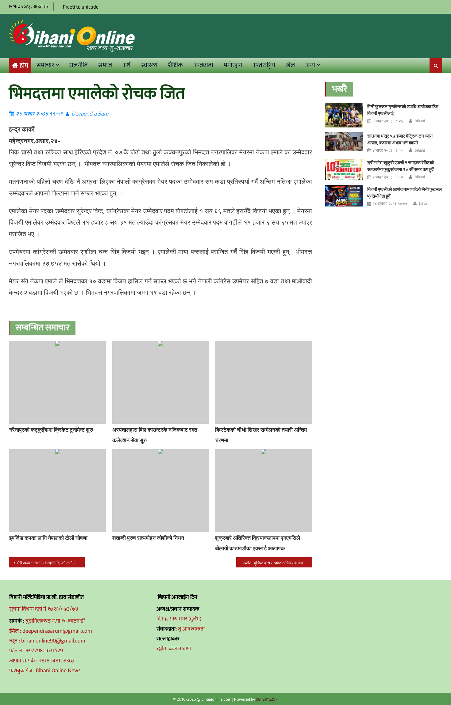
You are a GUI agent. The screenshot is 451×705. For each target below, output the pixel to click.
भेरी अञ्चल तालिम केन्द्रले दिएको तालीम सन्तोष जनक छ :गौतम (51, 562)
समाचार (45, 65)
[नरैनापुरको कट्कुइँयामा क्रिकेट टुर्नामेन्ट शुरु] (57, 382)
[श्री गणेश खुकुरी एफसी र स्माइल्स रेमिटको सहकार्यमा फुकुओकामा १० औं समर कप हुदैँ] (344, 169)
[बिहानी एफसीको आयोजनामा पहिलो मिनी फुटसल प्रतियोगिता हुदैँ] (344, 196)
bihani (420, 121)
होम (24, 65)
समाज (105, 65)
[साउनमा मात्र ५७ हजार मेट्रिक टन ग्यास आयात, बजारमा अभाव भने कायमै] (344, 141)
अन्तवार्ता (203, 65)
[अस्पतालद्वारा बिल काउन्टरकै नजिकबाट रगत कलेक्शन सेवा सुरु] (160, 382)
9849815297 (266, 699)
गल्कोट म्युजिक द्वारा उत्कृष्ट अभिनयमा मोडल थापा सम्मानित (276, 562)
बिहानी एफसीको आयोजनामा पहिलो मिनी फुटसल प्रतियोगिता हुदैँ (404, 192)
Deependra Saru (89, 113)
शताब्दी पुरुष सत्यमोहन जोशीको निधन (148, 538)
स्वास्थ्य (149, 65)
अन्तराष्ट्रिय (263, 65)
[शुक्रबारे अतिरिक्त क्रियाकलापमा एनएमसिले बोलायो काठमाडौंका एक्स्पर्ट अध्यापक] (263, 490)
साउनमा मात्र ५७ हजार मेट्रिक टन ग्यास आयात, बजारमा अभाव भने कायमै (400, 139)
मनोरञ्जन (233, 65)
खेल (290, 65)
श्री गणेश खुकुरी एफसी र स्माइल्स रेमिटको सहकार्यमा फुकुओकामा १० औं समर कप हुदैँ (400, 166)
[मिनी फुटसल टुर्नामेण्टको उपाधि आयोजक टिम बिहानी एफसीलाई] (344, 115)
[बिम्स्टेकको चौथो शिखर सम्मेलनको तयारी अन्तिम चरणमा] (263, 382)
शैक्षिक (175, 65)
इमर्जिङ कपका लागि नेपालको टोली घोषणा (48, 538)
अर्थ (126, 65)
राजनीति (78, 65)
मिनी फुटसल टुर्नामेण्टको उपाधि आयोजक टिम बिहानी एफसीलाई (402, 110)
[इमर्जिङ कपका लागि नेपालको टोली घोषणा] (57, 490)
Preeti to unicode (80, 6)
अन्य (310, 65)
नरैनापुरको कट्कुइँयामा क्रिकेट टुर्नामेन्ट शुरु (51, 430)
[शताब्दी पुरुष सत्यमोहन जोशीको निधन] (160, 490)
